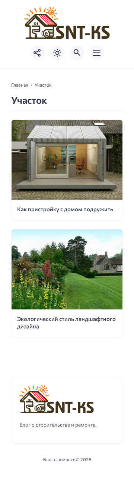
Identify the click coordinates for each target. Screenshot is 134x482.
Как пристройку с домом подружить (65, 209)
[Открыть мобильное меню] (97, 53)
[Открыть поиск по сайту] (77, 53)
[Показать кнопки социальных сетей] (38, 53)
